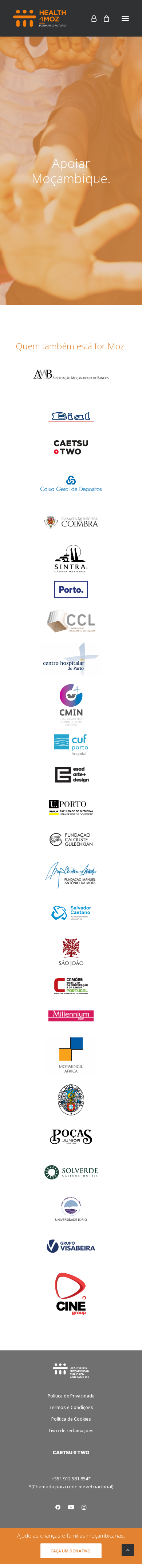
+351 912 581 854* (71, 1478)
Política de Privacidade (71, 1396)
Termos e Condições (71, 1407)
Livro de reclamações (71, 1431)
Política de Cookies (71, 1419)
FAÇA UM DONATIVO (71, 1551)
